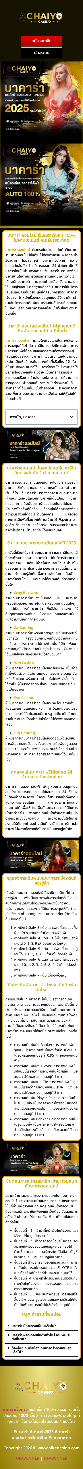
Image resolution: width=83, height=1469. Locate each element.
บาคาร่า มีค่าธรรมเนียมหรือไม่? (34, 1326)
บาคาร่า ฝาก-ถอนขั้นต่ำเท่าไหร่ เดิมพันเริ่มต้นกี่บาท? (41, 1337)
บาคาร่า (10, 340)
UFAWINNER (27, 1458)
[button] (41, 41)
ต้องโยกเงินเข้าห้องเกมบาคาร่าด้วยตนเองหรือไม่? (41, 1350)
